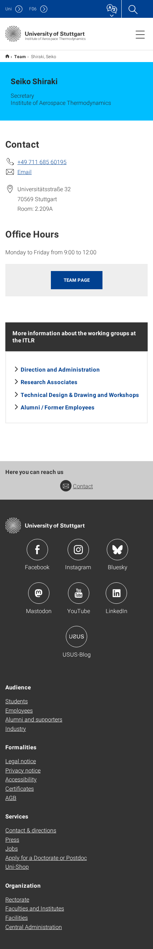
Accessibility (21, 779)
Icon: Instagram (78, 549)
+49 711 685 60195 (42, 161)
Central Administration (33, 926)
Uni (8, 8)
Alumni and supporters (33, 719)
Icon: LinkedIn (116, 593)
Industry (15, 728)
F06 (33, 8)
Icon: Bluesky (117, 549)
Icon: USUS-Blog (76, 636)
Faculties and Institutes (34, 908)
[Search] (132, 8)
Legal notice (20, 761)
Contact (83, 486)
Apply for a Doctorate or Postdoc (46, 857)
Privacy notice (23, 770)
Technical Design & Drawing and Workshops (80, 394)
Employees (19, 710)
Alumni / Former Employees (58, 407)
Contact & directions (30, 830)
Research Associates (49, 382)
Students (16, 701)
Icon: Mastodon (38, 593)
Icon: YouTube (78, 593)
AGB (10, 797)
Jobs (11, 848)
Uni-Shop (17, 866)
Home (7, 56)
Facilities (16, 917)
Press (12, 839)
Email (24, 171)
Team (20, 56)
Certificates (19, 788)
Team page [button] (77, 280)
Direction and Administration (60, 369)
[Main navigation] (140, 34)
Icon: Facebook (37, 549)
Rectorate (17, 899)
